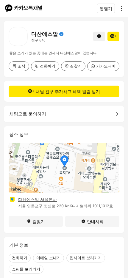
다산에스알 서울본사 (37, 199)
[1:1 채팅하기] (99, 36)
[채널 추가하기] (113, 36)
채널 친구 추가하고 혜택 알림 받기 (68, 91)
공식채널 (61, 34)
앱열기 (106, 8)
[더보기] (119, 8)
